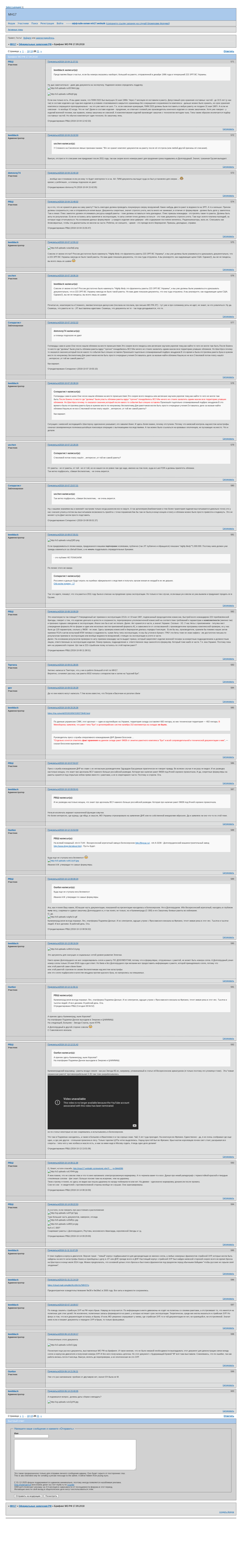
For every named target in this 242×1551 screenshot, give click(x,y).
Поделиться (53, 61)
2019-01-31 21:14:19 (68, 1280)
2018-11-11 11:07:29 (68, 1250)
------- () (118, 23)
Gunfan (12, 830)
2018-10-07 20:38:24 (68, 383)
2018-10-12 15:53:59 (68, 830)
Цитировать (228, 129)
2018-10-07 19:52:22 (68, 322)
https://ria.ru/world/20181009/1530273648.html (69, 713)
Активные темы (15, 29)
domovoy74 (14, 173)
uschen (12, 275)
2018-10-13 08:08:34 (68, 879)
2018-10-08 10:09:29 (68, 611)
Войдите (27, 38)
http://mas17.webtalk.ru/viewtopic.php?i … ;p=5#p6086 (98, 1168)
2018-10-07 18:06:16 (68, 275)
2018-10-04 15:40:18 (68, 173)
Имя (16, 1433)
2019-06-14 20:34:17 (68, 1334)
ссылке (70, 1485)
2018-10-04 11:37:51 (68, 61)
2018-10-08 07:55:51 (68, 534)
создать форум (226, 1512)
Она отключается (22, 1485)
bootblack (13, 135)
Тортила (12, 665)
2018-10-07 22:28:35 (68, 445)
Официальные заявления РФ (35, 44)
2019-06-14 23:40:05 (68, 1391)
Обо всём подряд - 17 (64, 584)
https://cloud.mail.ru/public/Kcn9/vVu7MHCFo (68, 1285)
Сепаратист (14, 322)
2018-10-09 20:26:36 (68, 707)
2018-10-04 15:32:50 (68, 135)
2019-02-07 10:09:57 (68, 1305)
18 (28, 51)
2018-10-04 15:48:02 (68, 201)
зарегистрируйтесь (45, 38)
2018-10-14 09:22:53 (68, 1204)
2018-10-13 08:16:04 (68, 943)
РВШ (10, 61)
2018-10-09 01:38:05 (68, 665)
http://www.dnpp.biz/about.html (67, 846)
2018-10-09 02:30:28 (68, 688)
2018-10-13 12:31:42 (68, 1044)
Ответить (229, 51)
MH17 (13, 44)
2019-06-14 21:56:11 (68, 1371)
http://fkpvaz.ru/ (142, 843)
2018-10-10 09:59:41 (68, 789)
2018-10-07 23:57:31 (68, 485)
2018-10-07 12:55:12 (68, 242)
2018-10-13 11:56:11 (68, 987)
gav (10, 688)
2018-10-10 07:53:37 (68, 763)
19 (31, 51)
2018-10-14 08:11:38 (68, 1163)
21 (38, 51)
